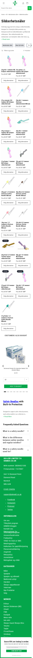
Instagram (11, 503)
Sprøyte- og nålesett (11, 576)
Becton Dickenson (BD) (12, 606)
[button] (4, 3)
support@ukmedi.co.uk (12, 494)
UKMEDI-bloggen (10, 526)
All (7, 14)
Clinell (6, 609)
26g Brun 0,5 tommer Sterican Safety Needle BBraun (23, 193)
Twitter (10, 509)
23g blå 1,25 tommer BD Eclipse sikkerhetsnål (23, 287)
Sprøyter (7, 574)
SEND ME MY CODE (16, 651)
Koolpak (7, 615)
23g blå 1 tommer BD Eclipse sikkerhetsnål (8, 70)
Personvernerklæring (12, 549)
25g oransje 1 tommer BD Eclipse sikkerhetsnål (7, 132)
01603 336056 (9, 489)
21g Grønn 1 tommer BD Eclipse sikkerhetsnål (8, 163)
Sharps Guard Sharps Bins (14, 623)
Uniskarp (7, 634)
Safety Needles (11, 401)
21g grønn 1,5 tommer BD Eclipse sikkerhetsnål (22, 71)
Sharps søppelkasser (12, 585)
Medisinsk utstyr (10, 579)
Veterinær (7, 587)
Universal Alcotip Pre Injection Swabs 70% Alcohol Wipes (16, 369)
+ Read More (7, 416)
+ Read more (5, 39)
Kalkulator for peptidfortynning (16, 546)
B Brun (6, 604)
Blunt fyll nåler (20, 45)
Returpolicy (8, 555)
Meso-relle (8, 617)
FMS (5, 612)
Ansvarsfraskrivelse (11, 535)
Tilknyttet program (11, 523)
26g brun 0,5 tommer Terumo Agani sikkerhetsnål (8, 256)
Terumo (6, 626)
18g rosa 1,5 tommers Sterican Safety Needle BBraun (7, 225)
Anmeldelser (8, 557)
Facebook (11, 499)
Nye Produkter (9, 590)
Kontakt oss (8, 529)
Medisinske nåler (14, 14)
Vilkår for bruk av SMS (12, 541)
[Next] (28, 366)
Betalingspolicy (10, 543)
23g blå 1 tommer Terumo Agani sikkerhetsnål (22, 132)
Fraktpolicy (8, 538)
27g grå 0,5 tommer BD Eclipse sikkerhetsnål (22, 163)
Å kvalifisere (8, 631)
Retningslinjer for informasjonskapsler (12, 532)
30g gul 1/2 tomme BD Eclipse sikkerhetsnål (22, 256)
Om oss (7, 520)
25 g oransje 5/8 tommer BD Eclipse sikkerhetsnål (7, 102)
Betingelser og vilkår (12, 560)
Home (3, 14)
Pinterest (10, 506)
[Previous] (3, 366)
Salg (5, 593)
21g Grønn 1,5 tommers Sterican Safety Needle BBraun (7, 318)
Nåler (6, 571)
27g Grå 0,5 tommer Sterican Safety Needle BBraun (22, 224)
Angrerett (7, 552)
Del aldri (7, 620)
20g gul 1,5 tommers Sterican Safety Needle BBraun (8, 193)
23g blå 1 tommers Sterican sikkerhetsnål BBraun (23, 102)
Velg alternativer (8, 80)
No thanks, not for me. (16, 655)
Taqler (6, 628)
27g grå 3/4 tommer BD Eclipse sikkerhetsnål (7, 287)
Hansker (7, 582)
